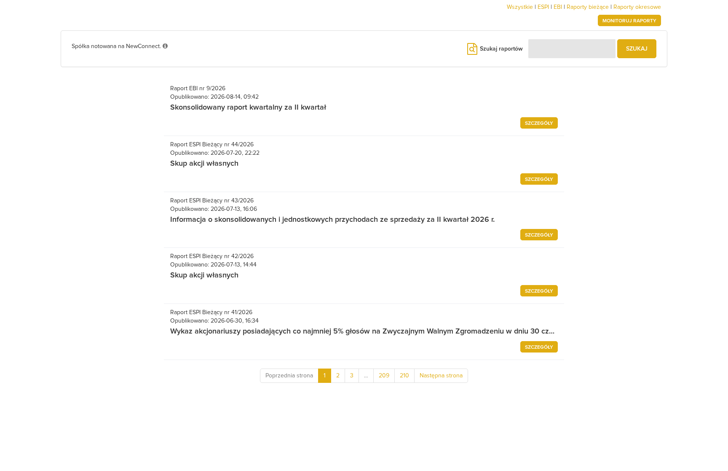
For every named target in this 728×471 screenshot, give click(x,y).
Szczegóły (539, 123)
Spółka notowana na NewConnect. (117, 46)
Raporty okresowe (637, 7)
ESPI (543, 7)
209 (384, 376)
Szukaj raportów (500, 49)
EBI (558, 7)
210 (404, 376)
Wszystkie (520, 7)
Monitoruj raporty (629, 21)
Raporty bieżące (588, 7)
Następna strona (441, 376)
